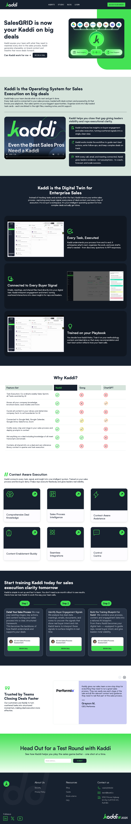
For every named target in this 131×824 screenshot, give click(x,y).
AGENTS (51, 5)
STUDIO (61, 5)
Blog (68, 787)
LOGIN (77, 5)
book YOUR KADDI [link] (116, 5)
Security (38, 787)
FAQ (67, 800)
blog (69, 5)
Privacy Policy (40, 792)
